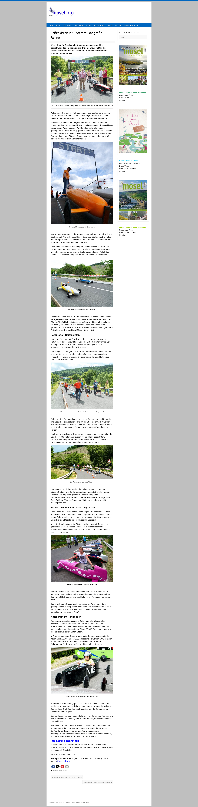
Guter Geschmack (99, 25)
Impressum (118, 25)
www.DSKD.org (68, 754)
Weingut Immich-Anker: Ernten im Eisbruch (67, 777)
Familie (57, 731)
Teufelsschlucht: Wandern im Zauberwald (97, 782)
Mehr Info (122, 100)
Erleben (88, 25)
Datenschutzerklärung (131, 25)
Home (52, 25)
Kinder (64, 770)
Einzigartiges (57, 770)
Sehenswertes (79, 25)
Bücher (110, 25)
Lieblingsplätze (67, 25)
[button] (53, 766)
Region (58, 25)
